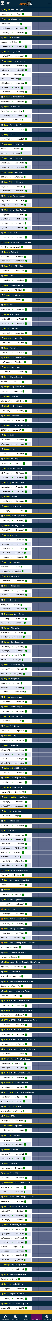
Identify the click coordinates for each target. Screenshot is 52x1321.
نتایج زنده (26, 1319)
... (35, 14)
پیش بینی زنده (36, 1319)
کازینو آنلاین (15, 1319)
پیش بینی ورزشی (47, 1319)
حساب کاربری (5, 1319)
